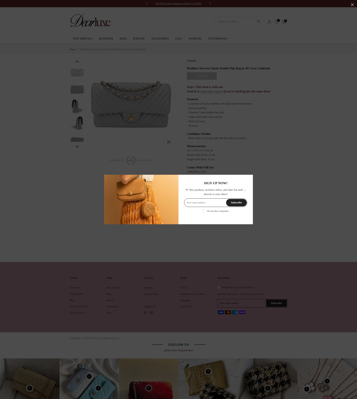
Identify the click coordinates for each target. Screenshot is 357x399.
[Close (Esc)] (352, 4)
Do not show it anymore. (218, 211)
